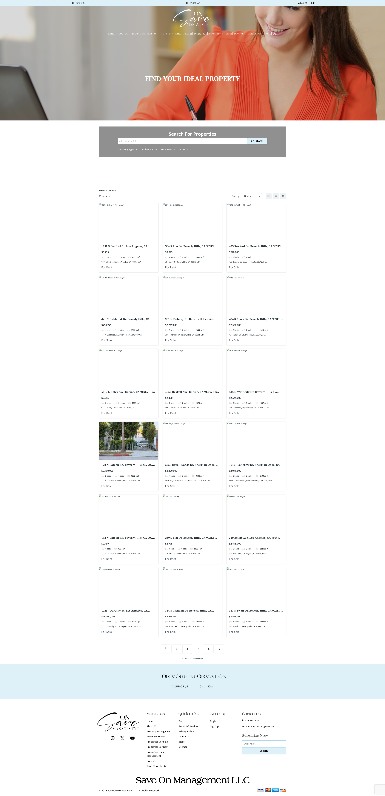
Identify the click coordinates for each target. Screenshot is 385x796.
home (150, 721)
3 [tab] (128, 239)
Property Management (159, 731)
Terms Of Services (188, 726)
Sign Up (214, 726)
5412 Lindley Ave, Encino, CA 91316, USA (128, 392)
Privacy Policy (186, 731)
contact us (185, 736)
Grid (269, 196)
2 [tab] (125, 239)
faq (180, 721)
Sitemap (183, 746)
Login (213, 721)
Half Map (283, 196)
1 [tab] (123, 239)
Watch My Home (156, 736)
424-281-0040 (307, 3)
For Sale (234, 267)
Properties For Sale (157, 741)
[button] (180, 686)
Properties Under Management (156, 753)
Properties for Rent (157, 746)
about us (152, 726)
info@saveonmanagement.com (260, 726)
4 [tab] (131, 239)
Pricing (150, 761)
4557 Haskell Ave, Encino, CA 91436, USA (192, 392)
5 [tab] (134, 239)
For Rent (106, 267)
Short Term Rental (157, 766)
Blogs (182, 741)
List (276, 196)
